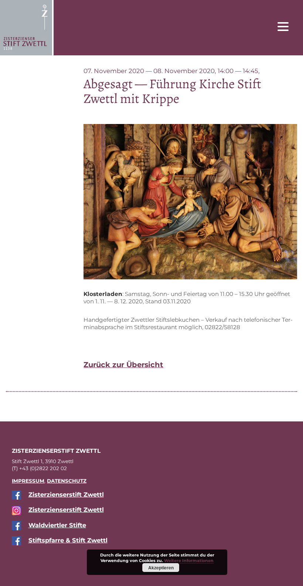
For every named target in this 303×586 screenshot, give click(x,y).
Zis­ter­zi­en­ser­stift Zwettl (66, 494)
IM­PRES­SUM (28, 481)
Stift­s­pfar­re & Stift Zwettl (68, 540)
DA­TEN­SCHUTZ (66, 481)
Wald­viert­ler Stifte (57, 525)
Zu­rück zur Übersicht (123, 364)
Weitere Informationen (189, 560)
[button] (288, 26)
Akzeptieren (161, 567)
